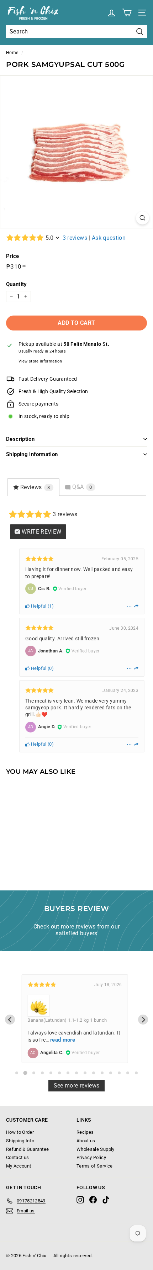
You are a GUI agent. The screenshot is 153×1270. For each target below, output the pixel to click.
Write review (41, 531)
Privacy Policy (91, 1157)
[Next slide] (143, 1020)
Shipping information (32, 454)
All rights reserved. (73, 1255)
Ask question (109, 237)
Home (12, 52)
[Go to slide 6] (59, 1072)
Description (20, 439)
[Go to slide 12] (110, 1072)
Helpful (38, 606)
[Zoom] (142, 217)
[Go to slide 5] (50, 1072)
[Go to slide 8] (76, 1072)
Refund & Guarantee (27, 1149)
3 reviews (75, 237)
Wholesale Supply (95, 1149)
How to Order (20, 1132)
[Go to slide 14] (127, 1072)
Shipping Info (20, 1140)
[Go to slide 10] (93, 1072)
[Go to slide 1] (16, 1072)
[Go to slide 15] (136, 1072)
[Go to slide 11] (102, 1072)
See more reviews (77, 1085)
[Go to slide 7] (68, 1072)
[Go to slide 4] (42, 1072)
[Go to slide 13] (119, 1072)
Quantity (16, 284)
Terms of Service (94, 1166)
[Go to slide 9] (85, 1072)
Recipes (85, 1132)
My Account (18, 1166)
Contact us (17, 1157)
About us (85, 1140)
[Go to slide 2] (25, 1073)
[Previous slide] (10, 1020)
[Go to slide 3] (33, 1072)
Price (12, 256)
